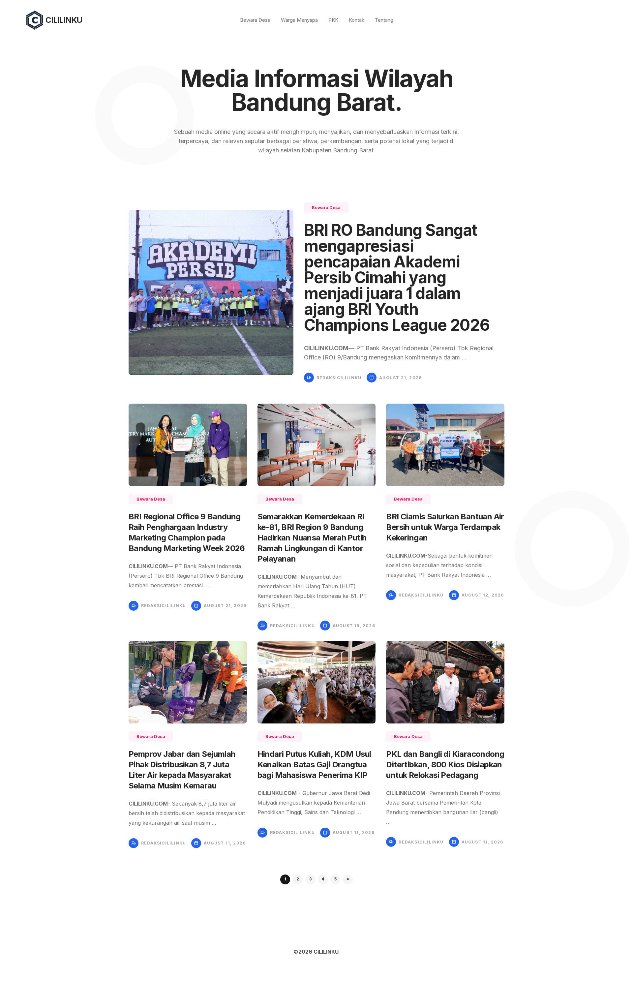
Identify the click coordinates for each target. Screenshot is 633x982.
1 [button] (285, 878)
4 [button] (322, 878)
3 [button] (310, 878)
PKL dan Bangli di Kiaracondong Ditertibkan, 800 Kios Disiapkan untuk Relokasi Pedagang (445, 764)
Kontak (356, 20)
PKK (333, 20)
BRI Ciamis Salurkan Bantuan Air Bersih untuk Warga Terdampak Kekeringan (445, 527)
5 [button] (335, 878)
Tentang (384, 20)
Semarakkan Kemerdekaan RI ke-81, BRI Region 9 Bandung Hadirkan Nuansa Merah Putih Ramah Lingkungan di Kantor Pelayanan (312, 538)
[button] (348, 879)
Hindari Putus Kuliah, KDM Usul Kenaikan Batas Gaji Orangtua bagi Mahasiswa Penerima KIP (314, 764)
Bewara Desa (255, 20)
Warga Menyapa (299, 20)
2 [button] (297, 878)
